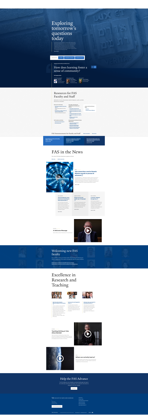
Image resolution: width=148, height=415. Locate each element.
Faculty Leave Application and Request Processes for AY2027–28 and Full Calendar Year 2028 (73, 140)
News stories (94, 133)
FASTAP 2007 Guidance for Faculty (75, 113)
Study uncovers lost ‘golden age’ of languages (80, 198)
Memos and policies (86, 133)
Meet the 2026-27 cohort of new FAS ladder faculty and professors (63, 262)
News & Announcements (82, 403)
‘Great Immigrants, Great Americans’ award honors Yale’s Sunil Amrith (63, 199)
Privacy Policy (77, 412)
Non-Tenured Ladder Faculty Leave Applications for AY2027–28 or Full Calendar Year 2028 (93, 140)
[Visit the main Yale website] (55, 412)
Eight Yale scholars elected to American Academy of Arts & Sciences (59, 303)
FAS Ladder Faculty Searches (74, 108)
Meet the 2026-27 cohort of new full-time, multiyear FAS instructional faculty (65, 264)
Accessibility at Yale (83, 412)
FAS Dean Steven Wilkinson (90, 110)
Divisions (60, 57)
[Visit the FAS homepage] (62, 398)
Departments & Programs (69, 57)
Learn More (73, 388)
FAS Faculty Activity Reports (59, 121)
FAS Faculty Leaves (58, 123)
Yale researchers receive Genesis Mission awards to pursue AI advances (86, 173)
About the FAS (56, 51)
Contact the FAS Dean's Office (57, 406)
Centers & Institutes (79, 57)
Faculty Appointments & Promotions (83, 400)
